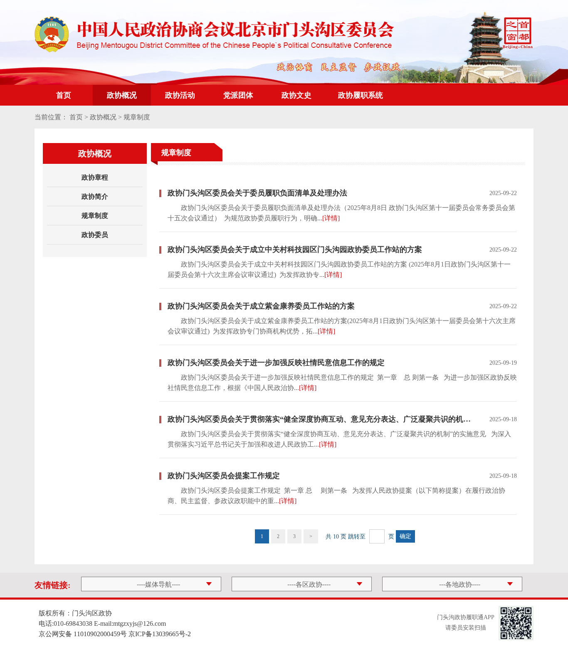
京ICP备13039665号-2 (159, 633)
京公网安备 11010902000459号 (83, 633)
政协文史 (296, 95)
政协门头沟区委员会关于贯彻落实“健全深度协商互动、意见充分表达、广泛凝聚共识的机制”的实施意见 (320, 419)
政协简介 (94, 196)
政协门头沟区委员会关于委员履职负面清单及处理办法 (257, 193)
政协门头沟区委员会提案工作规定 (224, 476)
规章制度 (94, 215)
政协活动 (180, 95)
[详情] (331, 218)
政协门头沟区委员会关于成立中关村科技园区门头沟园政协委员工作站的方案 (295, 249)
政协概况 (122, 95)
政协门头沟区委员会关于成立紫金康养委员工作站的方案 (261, 306)
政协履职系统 (360, 95)
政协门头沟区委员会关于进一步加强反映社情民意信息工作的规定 (276, 362)
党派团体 (238, 95)
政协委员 (94, 234)
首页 (63, 95)
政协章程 (94, 177)
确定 (405, 536)
